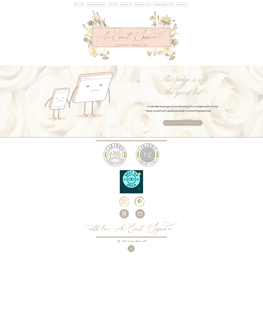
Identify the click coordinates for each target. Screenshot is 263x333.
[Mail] (140, 213)
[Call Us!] (124, 213)
